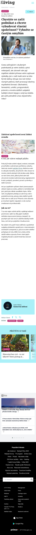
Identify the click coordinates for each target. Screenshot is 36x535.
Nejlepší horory (9, 454)
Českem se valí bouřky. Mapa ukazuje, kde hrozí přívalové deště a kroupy (16, 410)
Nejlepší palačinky (12, 473)
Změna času (28, 454)
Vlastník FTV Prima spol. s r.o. (9, 507)
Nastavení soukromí (23, 511)
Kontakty (20, 496)
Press (19, 490)
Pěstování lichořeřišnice (21, 468)
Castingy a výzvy (22, 493)
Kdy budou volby (23, 456)
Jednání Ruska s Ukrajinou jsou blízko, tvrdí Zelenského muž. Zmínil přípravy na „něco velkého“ (17, 428)
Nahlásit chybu (8, 511)
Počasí (15, 456)
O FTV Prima (7, 487)
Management (21, 487)
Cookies (6, 504)
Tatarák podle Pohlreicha (22, 465)
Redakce (20, 507)
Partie (9, 456)
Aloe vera (10, 468)
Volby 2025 (25, 462)
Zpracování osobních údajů (23, 500)
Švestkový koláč (24, 473)
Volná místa (7, 490)
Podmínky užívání (8, 499)
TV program (19, 454)
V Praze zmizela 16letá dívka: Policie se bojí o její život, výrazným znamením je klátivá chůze (16, 419)
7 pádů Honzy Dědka (14, 462)
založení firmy (17, 168)
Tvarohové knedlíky (25, 470)
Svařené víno (10, 465)
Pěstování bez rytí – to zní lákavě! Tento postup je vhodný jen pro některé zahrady (13, 355)
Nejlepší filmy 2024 (23, 451)
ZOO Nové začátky (12, 459)
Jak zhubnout (11, 451)
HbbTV (6, 496)
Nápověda (20, 504)
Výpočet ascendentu (11, 470)
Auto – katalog (24, 459)
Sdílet (29, 12)
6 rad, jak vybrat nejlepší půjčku (14, 158)
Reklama (6, 493)
